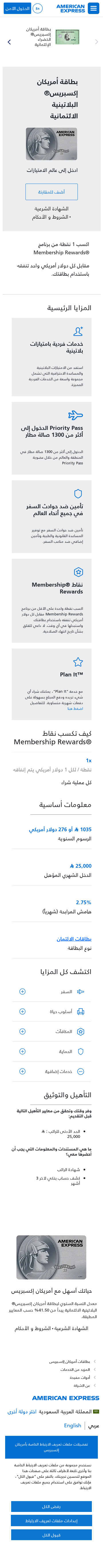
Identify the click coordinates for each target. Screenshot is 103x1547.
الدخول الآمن (17, 8)
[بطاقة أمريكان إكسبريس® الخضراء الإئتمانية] (51, 36)
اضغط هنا (75, 709)
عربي (93, 1426)
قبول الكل (52, 1535)
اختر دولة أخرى (22, 1412)
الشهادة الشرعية (52, 209)
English (38, 8)
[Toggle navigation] (93, 8)
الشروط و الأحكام (50, 217)
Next (9, 42)
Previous (97, 42)
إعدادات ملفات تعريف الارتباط (51, 1520)
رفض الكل (51, 1506)
